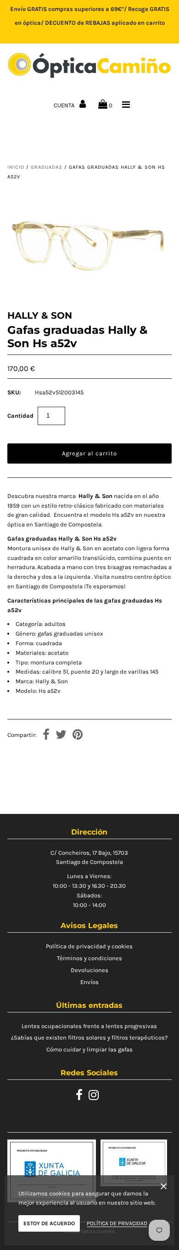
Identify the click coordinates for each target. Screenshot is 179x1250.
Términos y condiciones (89, 958)
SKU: (14, 392)
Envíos (89, 982)
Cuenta (65, 105)
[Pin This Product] (78, 736)
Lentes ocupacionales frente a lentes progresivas (89, 1026)
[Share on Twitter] (61, 736)
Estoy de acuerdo (49, 1223)
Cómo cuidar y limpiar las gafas (89, 1049)
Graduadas (46, 167)
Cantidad (20, 415)
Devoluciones (89, 970)
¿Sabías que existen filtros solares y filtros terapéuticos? (89, 1037)
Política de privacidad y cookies (89, 946)
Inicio (15, 167)
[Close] (164, 1188)
